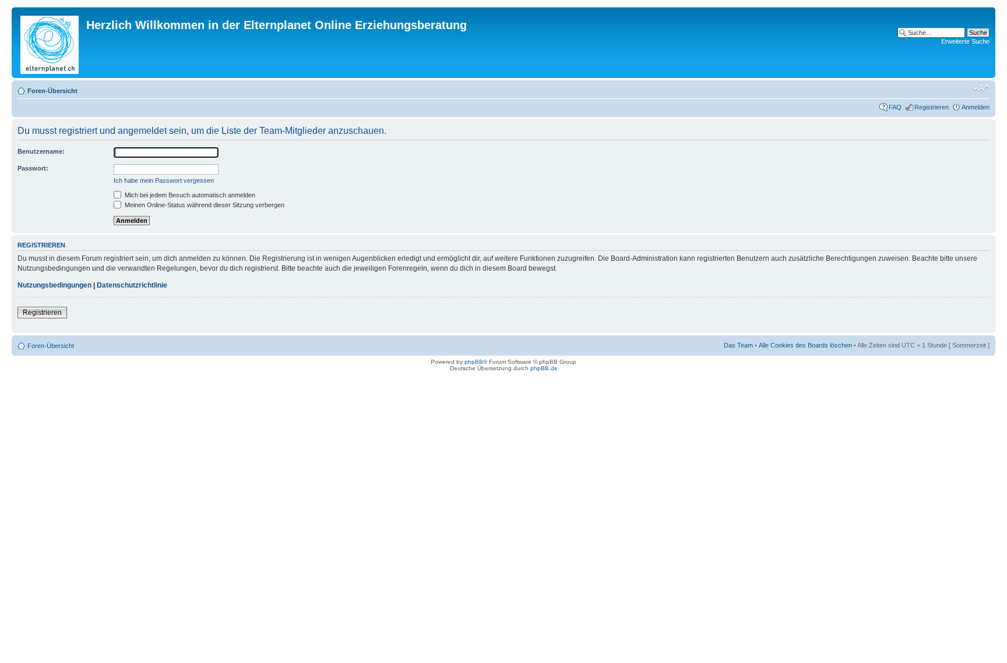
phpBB (473, 362)
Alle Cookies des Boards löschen (805, 345)
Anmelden (976, 107)
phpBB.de (544, 368)
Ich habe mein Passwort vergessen (164, 180)
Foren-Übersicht (52, 90)
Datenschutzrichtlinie (132, 285)
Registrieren (931, 107)
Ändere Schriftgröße (981, 88)
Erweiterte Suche (965, 41)
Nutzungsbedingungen (54, 285)
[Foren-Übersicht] (50, 42)
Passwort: (32, 168)
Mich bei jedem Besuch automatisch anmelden (189, 195)
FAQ (895, 107)
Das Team (738, 345)
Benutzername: (41, 151)
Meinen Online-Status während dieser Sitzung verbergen (203, 204)
